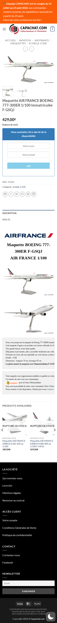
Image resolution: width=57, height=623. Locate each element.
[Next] (49, 69)
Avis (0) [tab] (6, 219)
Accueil (10, 40)
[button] (4, 29)
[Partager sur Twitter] (16, 194)
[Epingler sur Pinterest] (28, 194)
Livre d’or (7, 485)
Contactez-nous (11, 555)
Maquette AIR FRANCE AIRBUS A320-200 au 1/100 (13, 444)
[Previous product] (31, 48)
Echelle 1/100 (38, 43)
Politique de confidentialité (17, 535)
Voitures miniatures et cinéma (29, 614)
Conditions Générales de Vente (19, 527)
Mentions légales (11, 492)
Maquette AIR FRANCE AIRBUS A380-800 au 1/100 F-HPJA (41, 444)
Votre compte (9, 520)
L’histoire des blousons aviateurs (28, 609)
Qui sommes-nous (12, 478)
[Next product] (25, 48)
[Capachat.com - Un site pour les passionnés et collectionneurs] (28, 29)
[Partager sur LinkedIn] (33, 194)
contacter (50, 389)
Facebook (7, 562)
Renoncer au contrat (13, 500)
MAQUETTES (17, 43)
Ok (29, 166)
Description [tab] (9, 213)
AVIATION (25, 40)
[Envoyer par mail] (22, 194)
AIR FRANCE (42, 40)
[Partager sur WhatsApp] (5, 194)
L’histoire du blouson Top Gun (28, 611)
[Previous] (7, 69)
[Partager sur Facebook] (11, 194)
